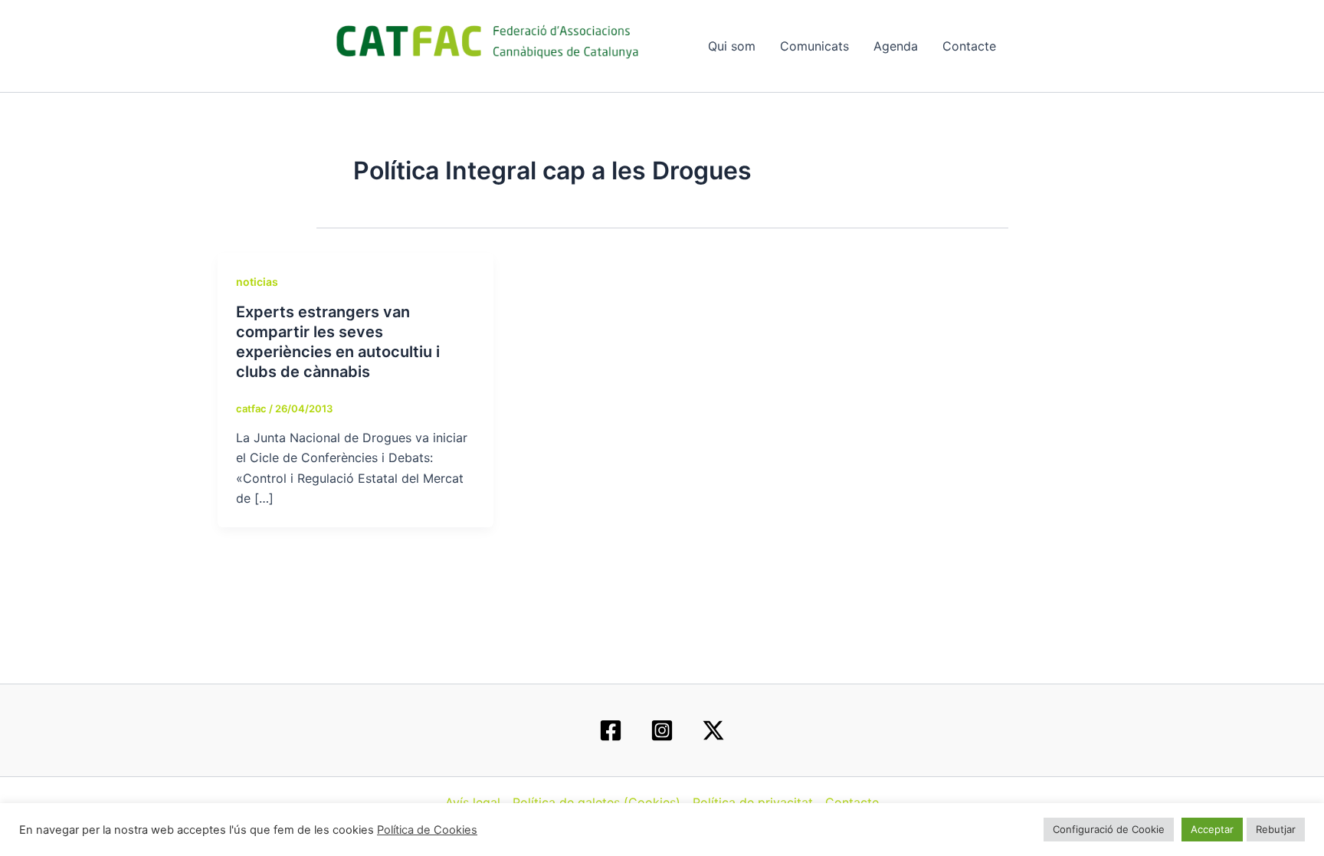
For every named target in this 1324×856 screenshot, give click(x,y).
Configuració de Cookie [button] (1109, 829)
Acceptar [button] (1212, 829)
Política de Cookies (427, 830)
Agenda (895, 46)
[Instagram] (662, 730)
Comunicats (814, 46)
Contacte (969, 46)
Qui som (731, 46)
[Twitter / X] (713, 730)
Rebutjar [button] (1276, 829)
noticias (257, 281)
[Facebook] (610, 730)
